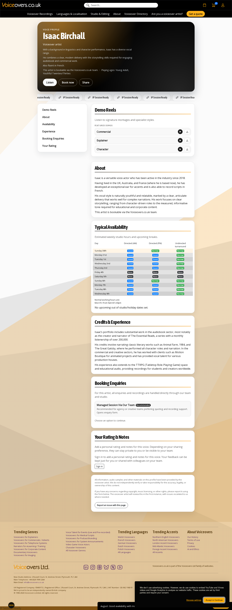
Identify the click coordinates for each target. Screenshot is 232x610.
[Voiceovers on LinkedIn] (86, 567)
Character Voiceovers (76, 547)
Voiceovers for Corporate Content (30, 549)
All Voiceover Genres (76, 550)
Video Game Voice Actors (78, 544)
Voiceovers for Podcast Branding (81, 538)
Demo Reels (49, 110)
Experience (48, 131)
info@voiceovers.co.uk (34, 582)
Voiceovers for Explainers (26, 537)
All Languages (124, 552)
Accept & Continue (214, 599)
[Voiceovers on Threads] (99, 567)
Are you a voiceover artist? (167, 14)
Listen (50, 82)
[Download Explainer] (187, 140)
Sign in (99, 466)
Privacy (190, 543)
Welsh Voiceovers (126, 537)
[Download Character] (187, 149)
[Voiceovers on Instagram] (92, 567)
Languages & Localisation (72, 14)
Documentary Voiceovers (25, 552)
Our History (192, 537)
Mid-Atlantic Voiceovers (164, 546)
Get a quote (196, 14)
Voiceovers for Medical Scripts (80, 535)
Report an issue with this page (111, 505)
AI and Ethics (193, 549)
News (11, 605)
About (117, 14)
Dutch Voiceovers (126, 546)
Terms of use (193, 540)
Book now (68, 82)
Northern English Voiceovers (166, 537)
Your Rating (49, 146)
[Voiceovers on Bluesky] (106, 567)
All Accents (158, 552)
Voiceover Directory (136, 14)
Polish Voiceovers (126, 549)
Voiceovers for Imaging (24, 555)
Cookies (191, 546)
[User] (223, 5)
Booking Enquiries (53, 138)
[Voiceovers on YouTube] (120, 567)
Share (85, 82)
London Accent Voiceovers (165, 543)
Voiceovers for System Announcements (84, 541)
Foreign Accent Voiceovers (165, 549)
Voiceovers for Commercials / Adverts (31, 540)
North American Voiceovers (165, 540)
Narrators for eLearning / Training (29, 546)
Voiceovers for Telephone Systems (30, 543)
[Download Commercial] (187, 131)
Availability (48, 124)
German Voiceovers (127, 543)
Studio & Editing (100, 14)
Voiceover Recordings (40, 14)
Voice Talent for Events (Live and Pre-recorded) (88, 532)
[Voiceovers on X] (113, 567)
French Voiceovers (126, 540)
